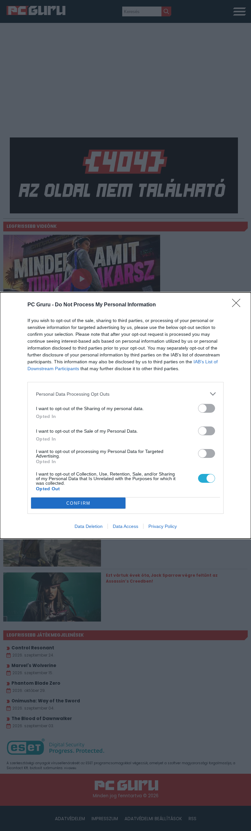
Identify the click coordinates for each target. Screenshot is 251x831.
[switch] (206, 408)
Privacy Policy (162, 526)
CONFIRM (78, 503)
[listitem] (125, 393)
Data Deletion (89, 526)
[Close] (238, 305)
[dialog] (125, 415)
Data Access (125, 526)
